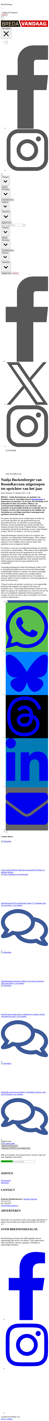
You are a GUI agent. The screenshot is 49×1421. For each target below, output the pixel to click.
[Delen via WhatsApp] (27, 651)
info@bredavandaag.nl (9, 1206)
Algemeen (35, 493)
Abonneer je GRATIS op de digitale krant (16, 1148)
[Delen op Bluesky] (27, 694)
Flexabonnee (6, 1180)
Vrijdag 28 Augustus (9, 12)
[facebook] (27, 128)
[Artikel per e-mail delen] (27, 829)
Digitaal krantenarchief (9, 1146)
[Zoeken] (24, 225)
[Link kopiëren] (7, 831)
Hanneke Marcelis (30, 1199)
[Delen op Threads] (27, 737)
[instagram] (27, 170)
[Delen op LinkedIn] (27, 786)
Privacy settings (7, 1419)
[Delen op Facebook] (7, 601)
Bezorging (5, 1183)
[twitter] (27, 404)
